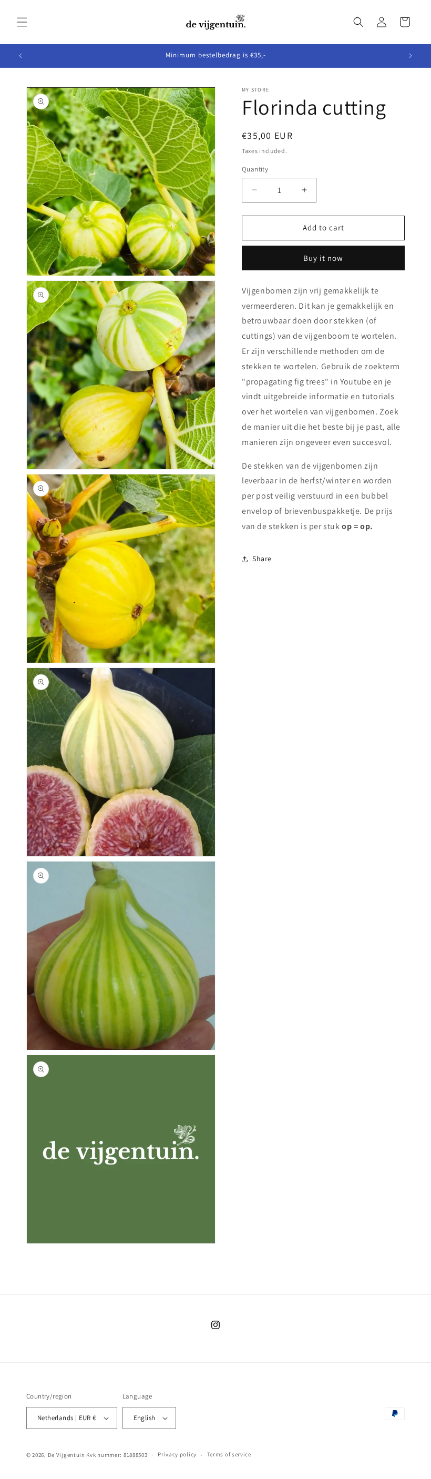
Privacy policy (177, 1454)
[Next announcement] (410, 55)
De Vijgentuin (66, 1454)
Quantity (255, 169)
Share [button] (262, 558)
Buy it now (323, 258)
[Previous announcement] (20, 55)
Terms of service (229, 1454)
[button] (22, 22)
